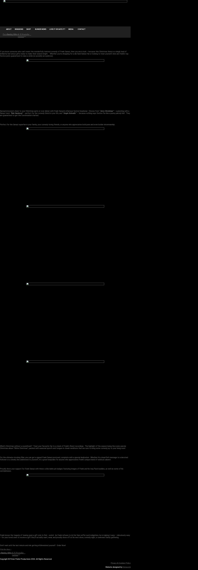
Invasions (19, 29)
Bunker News (40, 29)
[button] (29, 29)
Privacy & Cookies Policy (121, 563)
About (9, 29)
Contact (81, 29)
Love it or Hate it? (57, 29)
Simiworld (127, 567)
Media (70, 29)
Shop (28, 29)
